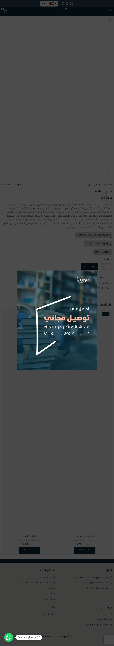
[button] (8, 637)
